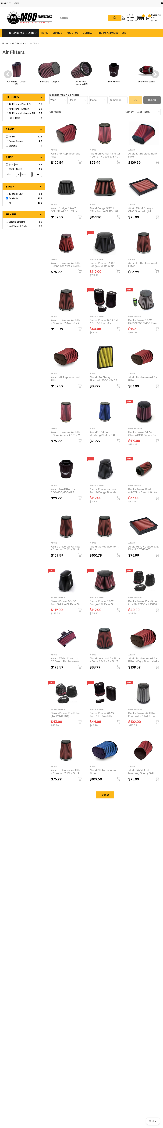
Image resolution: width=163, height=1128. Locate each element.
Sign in (130, 17)
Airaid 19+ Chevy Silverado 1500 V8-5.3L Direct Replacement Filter (104, 382)
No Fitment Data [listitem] (18, 226)
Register (132, 20)
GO (37, 174)
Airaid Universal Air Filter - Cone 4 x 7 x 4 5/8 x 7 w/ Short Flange (105, 156)
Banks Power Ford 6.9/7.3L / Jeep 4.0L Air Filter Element (142, 492)
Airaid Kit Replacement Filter (65, 155)
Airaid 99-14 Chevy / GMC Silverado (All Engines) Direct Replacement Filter (140, 213)
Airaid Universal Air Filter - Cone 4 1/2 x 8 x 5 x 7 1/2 (105, 661)
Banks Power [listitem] (16, 141)
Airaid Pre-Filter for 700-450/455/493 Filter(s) (63, 492)
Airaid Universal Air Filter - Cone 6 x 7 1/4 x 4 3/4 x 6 (66, 266)
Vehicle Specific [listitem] (17, 221)
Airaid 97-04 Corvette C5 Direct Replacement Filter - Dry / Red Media (65, 661)
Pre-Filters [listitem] (14, 118)
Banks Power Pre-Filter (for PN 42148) (65, 715)
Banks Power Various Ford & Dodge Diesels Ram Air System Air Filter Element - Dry (103, 494)
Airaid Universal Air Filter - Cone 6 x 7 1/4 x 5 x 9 (66, 548)
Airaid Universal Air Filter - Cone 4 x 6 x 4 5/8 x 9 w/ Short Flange (66, 435)
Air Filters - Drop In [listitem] (19, 108)
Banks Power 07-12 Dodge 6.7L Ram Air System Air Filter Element (102, 606)
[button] (140, 18)
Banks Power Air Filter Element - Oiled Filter (142, 715)
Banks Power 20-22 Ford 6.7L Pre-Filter (102, 715)
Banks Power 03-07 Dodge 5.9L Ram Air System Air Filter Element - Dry (102, 267)
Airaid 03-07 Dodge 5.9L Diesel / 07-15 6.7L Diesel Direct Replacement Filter (143, 551)
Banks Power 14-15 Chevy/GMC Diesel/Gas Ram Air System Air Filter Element (142, 436)
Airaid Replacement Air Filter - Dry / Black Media (143, 660)
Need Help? (5, 3)
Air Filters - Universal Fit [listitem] (22, 113)
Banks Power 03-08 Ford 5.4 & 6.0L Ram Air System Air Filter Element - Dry (65, 606)
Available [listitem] (13, 198)
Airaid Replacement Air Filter (142, 379)
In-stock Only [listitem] (16, 193)
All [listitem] (10, 203)
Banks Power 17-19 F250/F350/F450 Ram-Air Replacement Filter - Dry (143, 325)
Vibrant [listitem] (13, 145)
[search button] (114, 18)
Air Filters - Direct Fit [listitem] (20, 104)
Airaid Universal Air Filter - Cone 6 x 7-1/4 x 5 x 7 (66, 322)
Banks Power (96, 259)
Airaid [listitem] (12, 136)
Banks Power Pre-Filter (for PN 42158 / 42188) (142, 603)
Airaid (54, 150)
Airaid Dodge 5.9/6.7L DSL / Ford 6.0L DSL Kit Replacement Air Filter (65, 211)
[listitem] (23, 164)
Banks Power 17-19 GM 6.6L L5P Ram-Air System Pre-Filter (104, 323)
